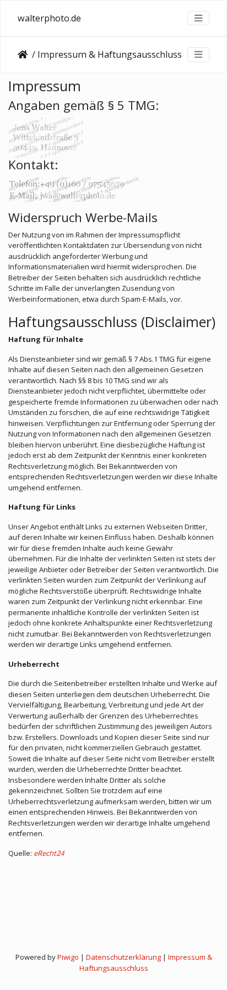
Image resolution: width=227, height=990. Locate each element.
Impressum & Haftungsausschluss (145, 962)
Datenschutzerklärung (123, 957)
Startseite (25, 54)
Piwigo (68, 957)
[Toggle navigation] (198, 18)
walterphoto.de (49, 18)
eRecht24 (49, 853)
